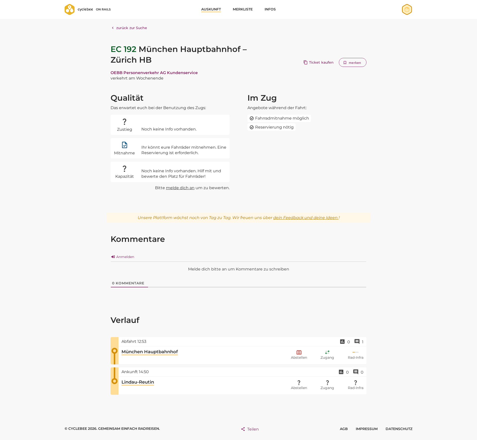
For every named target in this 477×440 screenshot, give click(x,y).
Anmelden (124, 257)
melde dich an (180, 187)
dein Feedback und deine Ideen (306, 217)
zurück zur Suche (131, 28)
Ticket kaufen (321, 62)
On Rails (103, 9)
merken (355, 63)
